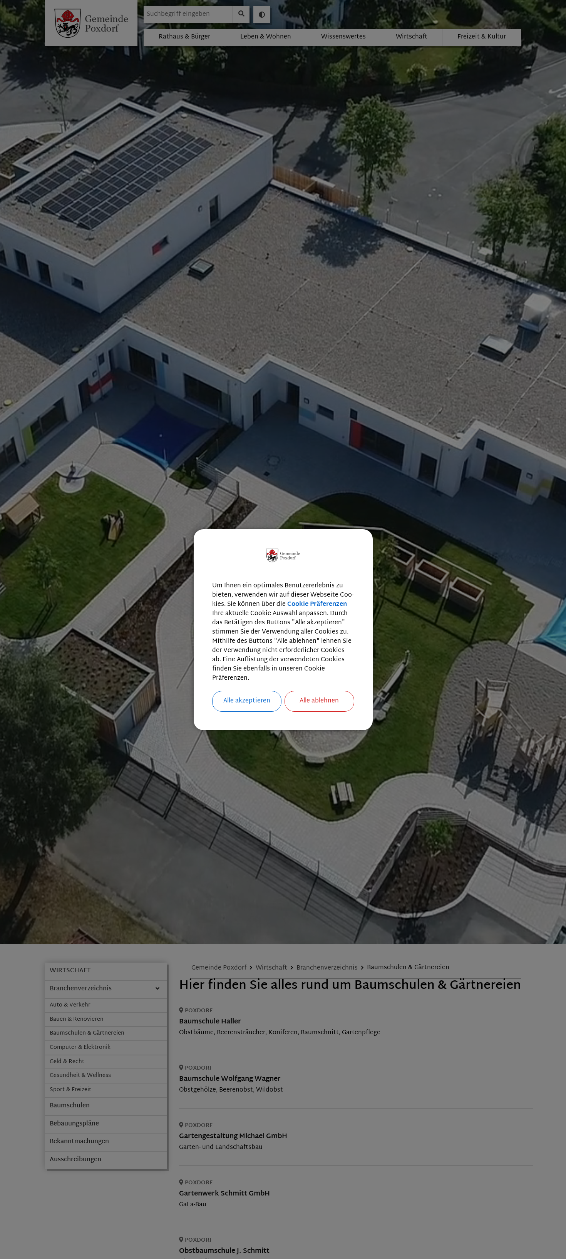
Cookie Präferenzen (317, 604)
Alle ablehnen (319, 701)
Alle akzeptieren (246, 701)
